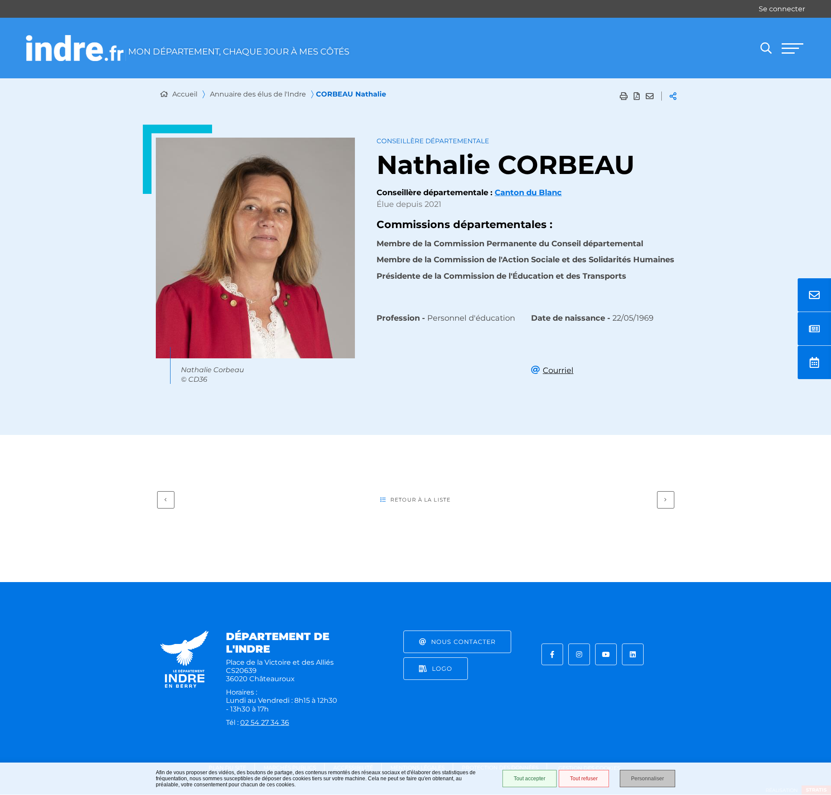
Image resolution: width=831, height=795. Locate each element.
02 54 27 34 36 (264, 722)
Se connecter (782, 9)
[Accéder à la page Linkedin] (633, 654)
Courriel (558, 370)
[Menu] (792, 48)
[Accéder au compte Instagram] (579, 654)
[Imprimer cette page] (623, 96)
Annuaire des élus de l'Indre (258, 94)
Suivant (665, 500)
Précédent (165, 500)
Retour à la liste (420, 499)
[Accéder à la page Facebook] (552, 654)
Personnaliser (647, 779)
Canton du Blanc (528, 192)
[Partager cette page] (673, 96)
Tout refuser (584, 779)
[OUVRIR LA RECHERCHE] (766, 48)
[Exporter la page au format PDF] (636, 96)
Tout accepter (529, 779)
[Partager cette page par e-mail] (649, 96)
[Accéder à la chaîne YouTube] (606, 654)
